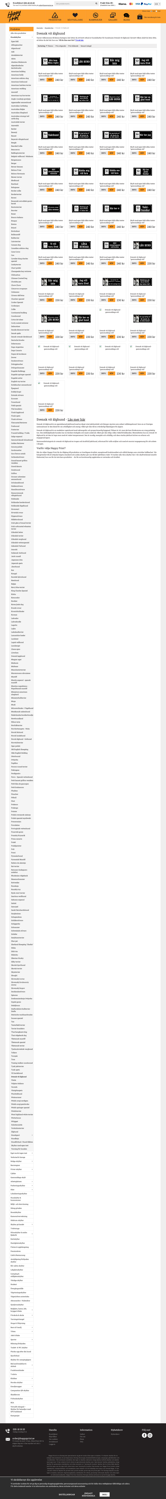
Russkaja (15, 886)
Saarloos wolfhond (18, 896)
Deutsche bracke (17, 340)
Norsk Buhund (17, 732)
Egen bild (14, 41)
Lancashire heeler (18, 635)
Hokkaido (15, 499)
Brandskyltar (16, 1212)
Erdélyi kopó (16, 392)
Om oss (82, 1436)
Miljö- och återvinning (19, 1204)
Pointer (14, 811)
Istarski (14, 549)
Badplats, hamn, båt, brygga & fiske (19, 1309)
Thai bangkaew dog (19, 1032)
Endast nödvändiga (88, 1494)
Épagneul (15, 388)
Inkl (154, 11)
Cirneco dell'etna (17, 295)
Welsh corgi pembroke (20, 1104)
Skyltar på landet (17, 1224)
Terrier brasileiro (18, 1028)
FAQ (81, 1442)
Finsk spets (15, 416)
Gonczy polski (16, 447)
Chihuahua (15, 275)
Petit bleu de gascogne (20, 784)
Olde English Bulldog (19, 753)
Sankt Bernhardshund (20, 910)
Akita (13, 58)
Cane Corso (15, 252)
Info (42, 79)
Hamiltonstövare (18, 489)
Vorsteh (14, 1087)
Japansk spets (17, 563)
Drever (13, 357)
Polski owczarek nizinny (21, 815)
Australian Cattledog (19, 106)
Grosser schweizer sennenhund (18, 478)
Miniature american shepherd (19, 693)
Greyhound (15, 470)
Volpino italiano (17, 1083)
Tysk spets (15, 1070)
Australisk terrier (18, 122)
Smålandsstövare (18, 991)
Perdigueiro (15, 773)
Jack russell (16, 556)
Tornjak (14, 1056)
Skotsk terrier (16, 968)
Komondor (15, 597)
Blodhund (15, 180)
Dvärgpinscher (17, 364)
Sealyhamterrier (17, 937)
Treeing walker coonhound (22, 1063)
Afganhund (15, 48)
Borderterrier (16, 194)
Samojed (14, 906)
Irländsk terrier (17, 536)
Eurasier (14, 398)
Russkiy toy (16, 889)
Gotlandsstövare (17, 457)
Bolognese (15, 187)
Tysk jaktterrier (17, 1066)
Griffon (14, 473)
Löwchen (14, 652)
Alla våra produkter (18, 33)
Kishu (13, 594)
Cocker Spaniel (17, 302)
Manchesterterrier (18, 670)
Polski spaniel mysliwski (21, 818)
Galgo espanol (16, 436)
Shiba (13, 948)
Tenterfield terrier (18, 1025)
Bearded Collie (16, 146)
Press (82, 1439)
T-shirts (14, 1374)
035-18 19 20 (29, 3)
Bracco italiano (17, 217)
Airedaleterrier (17, 55)
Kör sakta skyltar (17, 1266)
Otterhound (15, 756)
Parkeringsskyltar (18, 1185)
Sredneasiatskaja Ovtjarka (21, 998)
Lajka (13, 628)
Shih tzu (14, 951)
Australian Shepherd (19, 112)
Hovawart (15, 509)
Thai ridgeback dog (18, 1035)
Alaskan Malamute (19, 62)
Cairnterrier (16, 241)
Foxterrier (15, 429)
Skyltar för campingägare (21, 1360)
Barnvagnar (15, 1165)
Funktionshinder (17, 1370)
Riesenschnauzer (18, 879)
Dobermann (16, 343)
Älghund (14, 1132)
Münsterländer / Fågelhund (22, 708)
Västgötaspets (16, 1090)
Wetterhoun (16, 1118)
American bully (17, 75)
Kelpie (13, 584)
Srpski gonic (16, 1002)
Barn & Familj (16, 1327)
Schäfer (14, 934)
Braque (14, 221)
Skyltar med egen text (19, 1145)
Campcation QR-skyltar (20, 1390)
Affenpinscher (16, 45)
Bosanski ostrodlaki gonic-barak (21, 202)
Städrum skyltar (17, 1220)
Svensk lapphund (18, 656)
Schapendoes (16, 917)
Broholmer (15, 231)
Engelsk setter (16, 378)
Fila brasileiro (16, 409)
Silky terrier (16, 962)
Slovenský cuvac (18, 979)
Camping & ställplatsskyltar (17, 1275)
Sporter (13, 1339)
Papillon (14, 763)
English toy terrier (18, 381)
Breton (14, 224)
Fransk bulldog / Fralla (20, 433)
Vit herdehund (17, 1073)
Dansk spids (16, 333)
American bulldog (18, 71)
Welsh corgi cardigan (19, 1101)
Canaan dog (16, 245)
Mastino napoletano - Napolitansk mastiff (19, 687)
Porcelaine (15, 825)
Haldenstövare (17, 486)
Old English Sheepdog (19, 749)
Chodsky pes (16, 281)
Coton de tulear (17, 319)
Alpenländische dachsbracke (17, 66)
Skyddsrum (15, 1394)
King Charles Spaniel (19, 591)
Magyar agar (16, 659)
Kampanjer (15, 1415)
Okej (104, 1494)
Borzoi (13, 198)
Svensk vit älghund (18, 1076)
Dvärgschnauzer (17, 368)
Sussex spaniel (17, 1018)
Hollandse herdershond (20, 502)
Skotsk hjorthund (18, 965)
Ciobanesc (15, 292)
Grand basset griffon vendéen (19, 461)
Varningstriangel (17, 1319)
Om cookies (53, 1439)
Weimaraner (16, 1097)
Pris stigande (61, 46)
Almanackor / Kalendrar (20, 1300)
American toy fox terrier (20, 95)
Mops (13, 701)
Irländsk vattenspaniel (20, 542)
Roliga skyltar (16, 1161)
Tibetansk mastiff (18, 1039)
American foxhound (19, 82)
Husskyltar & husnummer (16, 1199)
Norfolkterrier (16, 725)
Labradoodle (16, 622)
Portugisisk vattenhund (20, 828)
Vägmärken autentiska (20, 1296)
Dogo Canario (16, 350)
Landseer (14, 639)
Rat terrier (15, 866)
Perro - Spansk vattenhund (22, 777)
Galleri (82, 1434)
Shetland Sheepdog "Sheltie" (22, 944)
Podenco (14, 804)
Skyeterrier (15, 972)
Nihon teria (15, 722)
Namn (50, 46)
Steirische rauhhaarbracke (21, 1015)
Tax (12, 1021)
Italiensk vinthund (18, 553)
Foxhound (15, 426)
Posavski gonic (17, 832)
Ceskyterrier (16, 264)
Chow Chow (16, 285)
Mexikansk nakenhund (20, 711)
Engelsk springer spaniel (21, 374)
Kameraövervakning (19, 1216)
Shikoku (14, 955)
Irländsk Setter (17, 532)
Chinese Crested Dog (19, 278)
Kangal (14, 573)
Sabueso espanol (17, 900)
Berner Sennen (17, 167)
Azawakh (15, 125)
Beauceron (15, 149)
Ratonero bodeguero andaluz (19, 871)
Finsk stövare (16, 419)
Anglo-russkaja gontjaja (21, 99)
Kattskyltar (15, 1239)
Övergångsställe (17, 1288)
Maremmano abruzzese (20, 673)
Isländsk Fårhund (18, 546)
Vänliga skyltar (17, 1280)
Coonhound (16, 316)
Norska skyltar (17, 1382)
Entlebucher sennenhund (21, 385)
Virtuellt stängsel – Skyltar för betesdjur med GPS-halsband (21, 1409)
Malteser (14, 666)
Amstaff (14, 92)
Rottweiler (15, 882)
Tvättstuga (15, 1228)
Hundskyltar (16, 37)
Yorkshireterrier (17, 1128)
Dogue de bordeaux (18, 354)
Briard (13, 228)
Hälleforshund (17, 519)
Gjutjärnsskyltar (17, 1304)
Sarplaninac (16, 913)
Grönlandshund (17, 482)
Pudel (13, 842)
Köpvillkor (53, 1436)
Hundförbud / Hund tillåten (22, 1142)
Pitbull (13, 797)
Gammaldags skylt (18, 1177)
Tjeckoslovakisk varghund (22, 1049)
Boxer (13, 214)
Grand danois (16, 466)
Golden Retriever (17, 443)
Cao (12, 255)
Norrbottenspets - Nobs (20, 729)
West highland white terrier (22, 1114)
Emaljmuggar (16, 1386)
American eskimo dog (20, 78)
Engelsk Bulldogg (18, 371)
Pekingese (15, 770)
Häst (12, 1189)
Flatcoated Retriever (19, 422)
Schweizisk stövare (18, 931)
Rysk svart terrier (18, 893)
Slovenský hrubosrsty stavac (20, 983)
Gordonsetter (16, 450)
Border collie (16, 191)
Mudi (13, 705)
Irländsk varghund (18, 539)
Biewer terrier (16, 177)
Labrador (14, 618)
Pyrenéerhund (17, 856)
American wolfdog (18, 88)
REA (12, 1402)
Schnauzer (15, 927)
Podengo (14, 808)
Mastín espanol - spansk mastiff (21, 681)
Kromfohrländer (17, 611)
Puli (12, 849)
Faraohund (15, 402)
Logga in (52, 1444)
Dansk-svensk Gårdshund (21, 337)
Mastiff (14, 677)
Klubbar (14, 1378)
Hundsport (15, 1135)
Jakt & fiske (15, 1335)
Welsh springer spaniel (20, 1107)
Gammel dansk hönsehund (22, 440)
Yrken (13, 1331)
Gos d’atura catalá (18, 453)
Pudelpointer (16, 846)
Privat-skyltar (16, 1169)
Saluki (13, 903)
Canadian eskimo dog (19, 248)
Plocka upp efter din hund (21, 1351)
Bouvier (14, 210)
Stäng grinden (16, 1208)
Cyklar (13, 1173)
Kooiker (14, 601)
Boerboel (14, 184)
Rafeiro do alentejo (18, 863)
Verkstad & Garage (18, 1157)
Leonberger (15, 646)
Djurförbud (15, 1356)
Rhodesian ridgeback (19, 875)
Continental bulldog (19, 312)
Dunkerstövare (17, 361)
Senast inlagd (86, 46)
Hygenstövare (16, 516)
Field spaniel (16, 405)
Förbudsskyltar (17, 1398)
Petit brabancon (17, 787)
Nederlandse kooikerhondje (22, 715)
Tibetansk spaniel (18, 1042)
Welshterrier (16, 1111)
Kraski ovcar (16, 608)
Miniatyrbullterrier (18, 698)
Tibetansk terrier (18, 1045)
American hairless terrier (21, 85)
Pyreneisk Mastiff (18, 859)
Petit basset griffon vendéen (22, 780)
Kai (12, 570)
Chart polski (16, 268)
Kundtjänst (53, 1434)
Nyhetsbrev (115, 1434)
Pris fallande (73, 46)
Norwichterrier (17, 742)
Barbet (13, 129)
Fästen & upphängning (20, 1247)
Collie (13, 309)
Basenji (14, 132)
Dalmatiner (15, 326)
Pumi (13, 852)
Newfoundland (17, 718)
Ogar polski (15, 746)
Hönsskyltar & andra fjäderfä (19, 1233)
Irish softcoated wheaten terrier (21, 527)
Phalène (14, 791)
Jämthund (15, 566)
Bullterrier (15, 238)
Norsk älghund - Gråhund (21, 739)
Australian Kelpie (18, 109)
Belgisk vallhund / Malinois (22, 156)
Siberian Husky (17, 958)
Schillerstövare (17, 920)
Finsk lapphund (17, 412)
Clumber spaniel (17, 299)
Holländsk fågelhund (19, 506)
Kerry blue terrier (18, 587)
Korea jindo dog (17, 604)
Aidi (12, 52)
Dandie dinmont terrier (20, 330)
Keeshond (15, 580)
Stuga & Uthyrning (18, 1323)
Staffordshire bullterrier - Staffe (21, 1010)
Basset (13, 136)
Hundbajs (15, 1138)
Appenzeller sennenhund (21, 102)
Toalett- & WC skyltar (19, 1347)
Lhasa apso (15, 649)
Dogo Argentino (17, 347)
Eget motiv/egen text (19, 1153)
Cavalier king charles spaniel (19, 259)
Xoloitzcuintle (16, 1125)
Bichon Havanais (18, 173)
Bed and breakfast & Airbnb (18, 1365)
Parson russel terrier (19, 766)
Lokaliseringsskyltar (19, 1193)
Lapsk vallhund (17, 642)
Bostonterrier (16, 207)
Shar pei (14, 941)
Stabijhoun (15, 1005)
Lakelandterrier (17, 632)
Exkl (159, 11)
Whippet (14, 1121)
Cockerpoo (15, 306)
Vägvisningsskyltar (18, 1292)
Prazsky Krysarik (18, 835)
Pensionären (16, 1251)
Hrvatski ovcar (17, 512)
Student (14, 1284)
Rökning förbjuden (18, 1343)
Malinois (14, 663)
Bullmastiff (15, 234)
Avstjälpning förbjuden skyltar (20, 1260)
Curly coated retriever (19, 323)
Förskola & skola (17, 1315)
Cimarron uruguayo (19, 288)
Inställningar (67, 1494)
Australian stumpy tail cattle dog (20, 117)
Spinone (14, 995)
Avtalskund (53, 1442)
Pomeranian (16, 821)
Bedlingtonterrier (18, 153)
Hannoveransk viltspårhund (17, 494)
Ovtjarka (14, 760)
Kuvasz (14, 615)
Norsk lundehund (18, 735)
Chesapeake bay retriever (21, 271)
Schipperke (15, 924)
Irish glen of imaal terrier (21, 523)
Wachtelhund (16, 1094)
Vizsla (13, 1080)
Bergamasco (16, 160)
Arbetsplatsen (16, 1181)
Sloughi (14, 975)
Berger (13, 163)
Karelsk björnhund (18, 577)
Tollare (14, 1052)
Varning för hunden (19, 1149)
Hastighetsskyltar (18, 1243)
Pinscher (14, 794)
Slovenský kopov (18, 988)
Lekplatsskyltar (17, 1270)
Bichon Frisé (16, 170)
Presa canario (16, 839)
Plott (13, 801)
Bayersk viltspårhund (19, 139)
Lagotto (14, 625)
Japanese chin (17, 560)
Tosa (13, 1059)
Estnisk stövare (17, 395)
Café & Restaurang (18, 1255)
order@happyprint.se (46, 5)
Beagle (13, 142)
